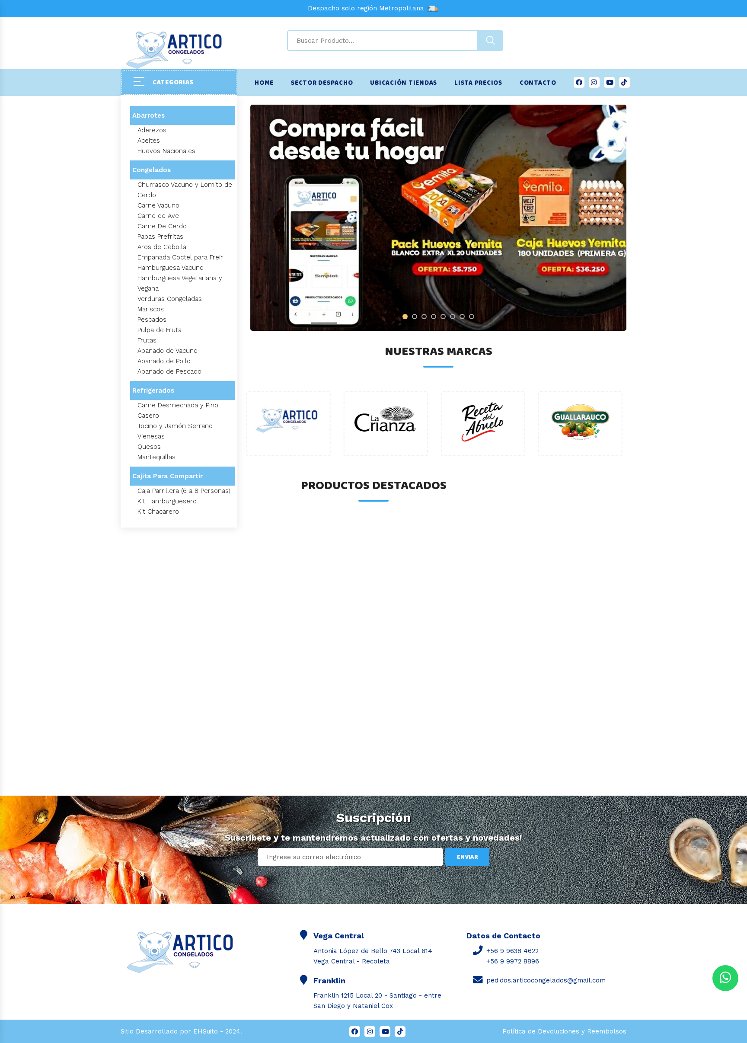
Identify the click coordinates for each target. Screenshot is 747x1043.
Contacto (538, 83)
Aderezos (151, 130)
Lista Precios (478, 83)
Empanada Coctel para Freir (180, 257)
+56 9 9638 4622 (512, 951)
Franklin (329, 980)
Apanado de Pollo (164, 361)
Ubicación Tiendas (403, 83)
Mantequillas (156, 457)
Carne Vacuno (158, 205)
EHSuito (205, 1031)
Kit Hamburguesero (167, 501)
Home (264, 83)
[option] (438, 218)
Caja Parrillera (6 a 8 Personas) (183, 491)
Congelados (151, 170)
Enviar (467, 857)
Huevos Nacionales (166, 151)
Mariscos (150, 309)
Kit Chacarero (158, 511)
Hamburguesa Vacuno (170, 268)
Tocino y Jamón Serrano (175, 426)
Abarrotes (148, 115)
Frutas (146, 340)
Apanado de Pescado (169, 371)
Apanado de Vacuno (167, 351)
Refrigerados (153, 390)
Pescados (151, 319)
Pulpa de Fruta (159, 330)
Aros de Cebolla (161, 247)
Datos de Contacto (503, 935)
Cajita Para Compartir (167, 476)
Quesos (149, 447)
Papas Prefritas (160, 236)
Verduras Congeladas (169, 299)
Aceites (148, 140)
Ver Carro (44, 977)
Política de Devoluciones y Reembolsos (564, 1031)
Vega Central (338, 935)
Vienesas (151, 436)
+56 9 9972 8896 (512, 961)
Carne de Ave (158, 216)
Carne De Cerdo (162, 226)
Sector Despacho (322, 83)
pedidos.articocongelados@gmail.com (546, 980)
